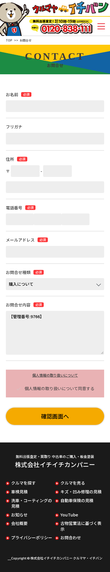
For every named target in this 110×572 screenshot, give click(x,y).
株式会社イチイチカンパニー (55, 464)
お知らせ (19, 515)
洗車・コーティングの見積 (31, 503)
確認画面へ (55, 416)
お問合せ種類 (18, 272)
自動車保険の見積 (76, 500)
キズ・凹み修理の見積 (80, 492)
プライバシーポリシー (31, 537)
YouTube (69, 515)
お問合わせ (70, 537)
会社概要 (19, 523)
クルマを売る (72, 483)
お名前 (12, 94)
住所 (10, 159)
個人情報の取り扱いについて (55, 375)
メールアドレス (20, 240)
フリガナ (14, 127)
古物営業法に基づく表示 (80, 526)
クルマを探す (23, 483)
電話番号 (14, 208)
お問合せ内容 (18, 305)
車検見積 (19, 492)
